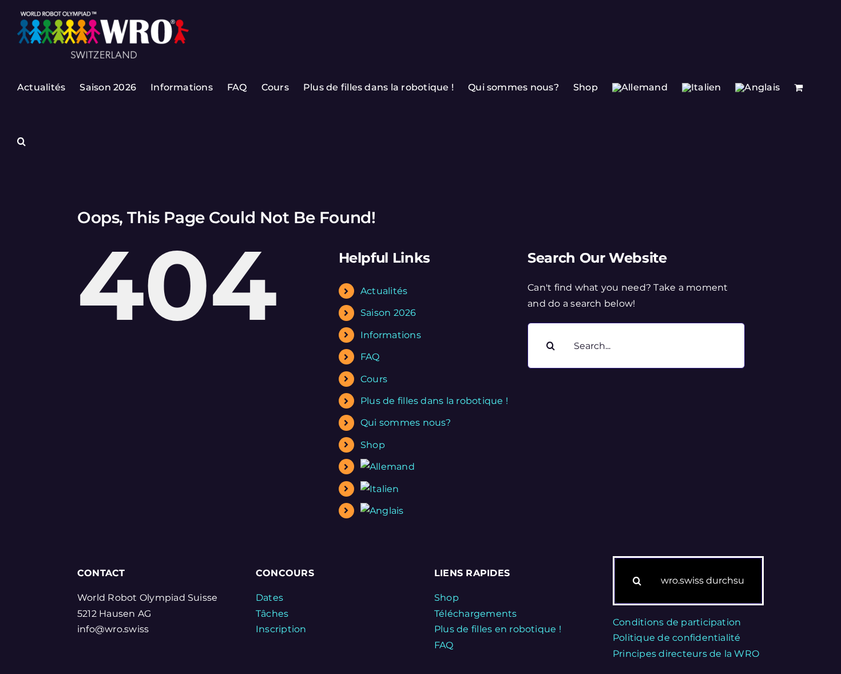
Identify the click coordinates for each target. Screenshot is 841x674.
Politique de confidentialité (677, 637)
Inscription (281, 629)
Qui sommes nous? (405, 422)
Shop (372, 444)
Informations (390, 335)
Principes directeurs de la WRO (686, 653)
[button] (21, 141)
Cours (373, 379)
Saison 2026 (388, 312)
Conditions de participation (677, 622)
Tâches (272, 613)
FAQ (370, 356)
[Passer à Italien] (701, 87)
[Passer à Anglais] (757, 87)
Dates (269, 597)
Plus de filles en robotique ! (497, 629)
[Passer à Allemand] (640, 87)
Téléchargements (475, 613)
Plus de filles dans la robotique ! (434, 400)
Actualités (383, 291)
